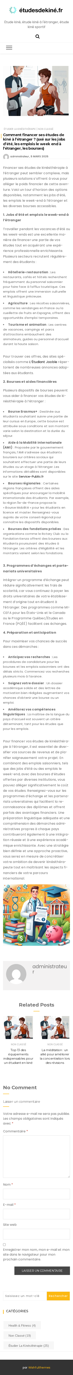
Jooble (51, 362)
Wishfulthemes (39, 1368)
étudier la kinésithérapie (20, 129)
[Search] (37, 36)
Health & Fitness (22, 1325)
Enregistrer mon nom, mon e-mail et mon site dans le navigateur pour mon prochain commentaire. (36, 1254)
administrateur (19, 156)
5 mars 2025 (39, 156)
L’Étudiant (36, 362)
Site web (10, 1224)
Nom (8, 1184)
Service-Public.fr (31, 476)
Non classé (45, 129)
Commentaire (15, 1131)
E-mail (9, 1204)
